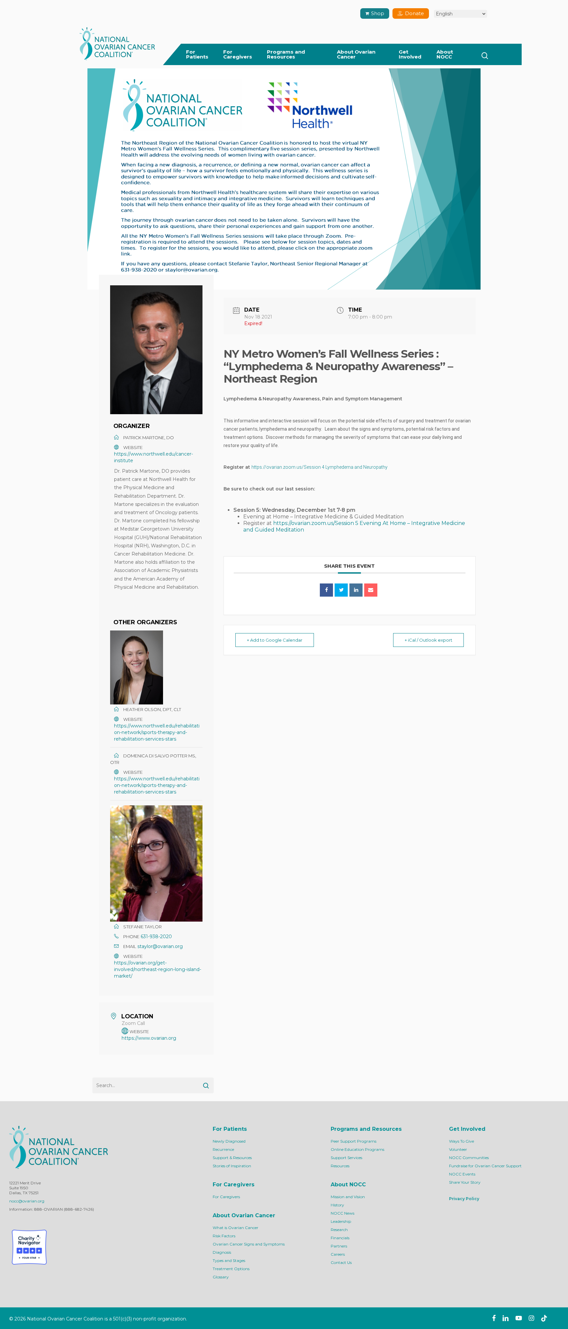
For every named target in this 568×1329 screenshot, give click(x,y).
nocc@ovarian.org (26, 1200)
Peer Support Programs (353, 1141)
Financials (340, 1237)
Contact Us (341, 1262)
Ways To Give (461, 1141)
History (337, 1204)
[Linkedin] (356, 590)
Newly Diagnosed (229, 1141)
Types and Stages (229, 1260)
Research (339, 1229)
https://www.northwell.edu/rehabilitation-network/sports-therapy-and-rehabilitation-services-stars (157, 732)
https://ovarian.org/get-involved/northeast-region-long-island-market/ (157, 969)
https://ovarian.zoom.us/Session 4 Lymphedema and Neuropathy (319, 467)
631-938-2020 (156, 936)
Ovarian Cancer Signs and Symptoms (249, 1244)
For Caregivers (226, 1196)
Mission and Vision (348, 1196)
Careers (338, 1254)
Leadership (341, 1221)
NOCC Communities (469, 1157)
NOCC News (342, 1213)
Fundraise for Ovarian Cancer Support (485, 1165)
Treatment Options (231, 1268)
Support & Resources (232, 1157)
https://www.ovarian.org (149, 1038)
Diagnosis (222, 1252)
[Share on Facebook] (326, 590)
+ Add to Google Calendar (274, 640)
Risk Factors (224, 1235)
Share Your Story (465, 1182)
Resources (340, 1165)
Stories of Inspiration (232, 1165)
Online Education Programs (357, 1149)
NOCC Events (462, 1174)
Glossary (221, 1276)
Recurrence (223, 1149)
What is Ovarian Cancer (235, 1227)
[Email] (370, 590)
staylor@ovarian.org (160, 946)
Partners (339, 1246)
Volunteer (458, 1149)
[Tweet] (341, 590)
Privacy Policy (464, 1198)
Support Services (346, 1157)
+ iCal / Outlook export (428, 640)
